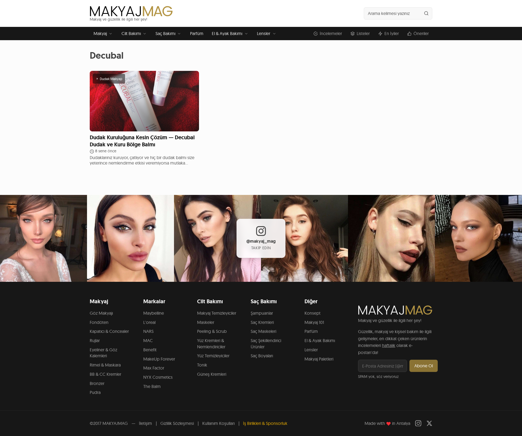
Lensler (263, 33)
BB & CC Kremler (105, 374)
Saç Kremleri (262, 322)
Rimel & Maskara (105, 365)
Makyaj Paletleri (318, 359)
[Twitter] (429, 423)
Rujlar (95, 340)
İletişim (145, 423)
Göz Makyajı (101, 313)
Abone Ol (423, 365)
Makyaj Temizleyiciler (216, 313)
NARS (148, 331)
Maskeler (205, 322)
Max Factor (153, 368)
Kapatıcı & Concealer (109, 331)
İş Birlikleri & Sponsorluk (265, 423)
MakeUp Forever (159, 359)
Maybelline (153, 313)
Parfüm (196, 33)
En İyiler (391, 33)
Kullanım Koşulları (218, 423)
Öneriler (421, 33)
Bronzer (97, 383)
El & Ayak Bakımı (227, 33)
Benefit (150, 349)
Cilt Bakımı (131, 33)
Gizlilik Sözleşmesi (177, 423)
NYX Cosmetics (158, 377)
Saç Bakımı (165, 33)
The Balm (152, 386)
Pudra (95, 392)
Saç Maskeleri (263, 331)
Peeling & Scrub (212, 331)
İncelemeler (331, 33)
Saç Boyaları (262, 355)
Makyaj (100, 33)
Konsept (312, 313)
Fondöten (99, 322)
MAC (148, 340)
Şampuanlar (262, 313)
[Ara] (426, 13)
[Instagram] (418, 423)
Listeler (363, 33)
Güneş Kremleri (211, 374)
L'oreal (149, 322)
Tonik (202, 365)
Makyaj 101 (314, 322)
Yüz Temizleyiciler (213, 355)
